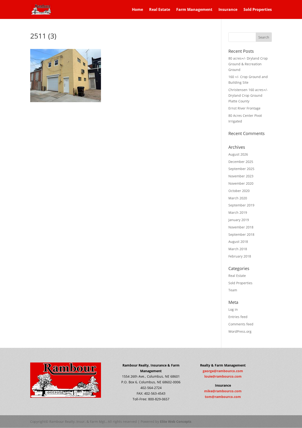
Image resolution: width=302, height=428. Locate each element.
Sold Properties (257, 10)
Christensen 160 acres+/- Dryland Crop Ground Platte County (248, 95)
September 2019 (241, 205)
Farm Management (194, 10)
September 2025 (241, 168)
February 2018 (239, 256)
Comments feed (240, 324)
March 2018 (237, 249)
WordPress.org (240, 331)
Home (137, 10)
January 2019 (238, 220)
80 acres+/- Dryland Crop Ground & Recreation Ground (248, 64)
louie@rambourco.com (223, 376)
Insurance (227, 10)
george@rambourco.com (223, 371)
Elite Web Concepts (175, 421)
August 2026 (238, 154)
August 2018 (238, 241)
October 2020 (239, 190)
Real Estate (159, 10)
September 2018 (241, 234)
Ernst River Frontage (244, 108)
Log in (233, 309)
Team (232, 290)
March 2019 (237, 212)
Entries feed (237, 316)
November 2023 (240, 176)
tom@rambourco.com (223, 396)
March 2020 (237, 198)
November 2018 (240, 227)
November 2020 (240, 183)
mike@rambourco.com (223, 391)
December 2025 (240, 161)
